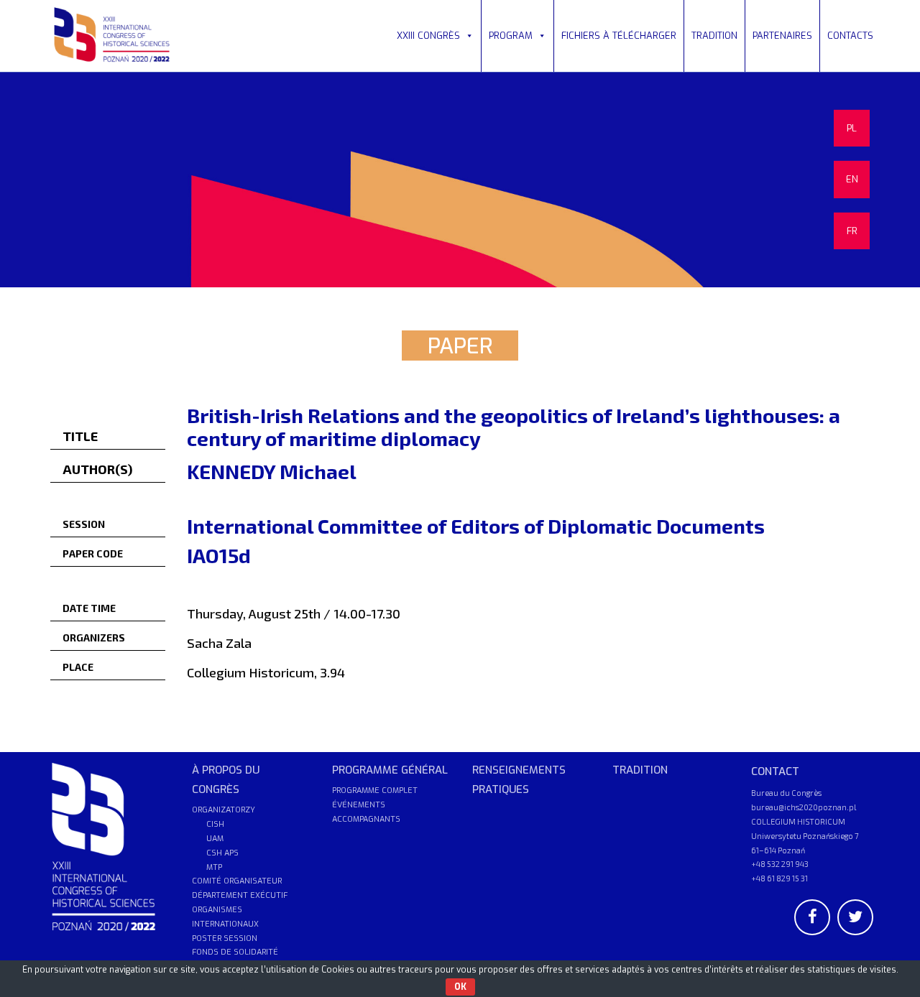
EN (852, 179)
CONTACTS (850, 35)
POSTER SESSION (224, 938)
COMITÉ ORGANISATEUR (237, 881)
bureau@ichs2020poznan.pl (803, 807)
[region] (460, 179)
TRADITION (714, 35)
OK (460, 987)
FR (852, 231)
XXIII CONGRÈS (428, 35)
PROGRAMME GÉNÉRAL (390, 770)
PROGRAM (511, 35)
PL (852, 128)
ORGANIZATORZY (223, 809)
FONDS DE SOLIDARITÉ (235, 952)
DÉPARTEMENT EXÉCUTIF (240, 895)
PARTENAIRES (782, 35)
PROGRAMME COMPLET (375, 790)
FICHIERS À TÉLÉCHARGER (618, 35)
